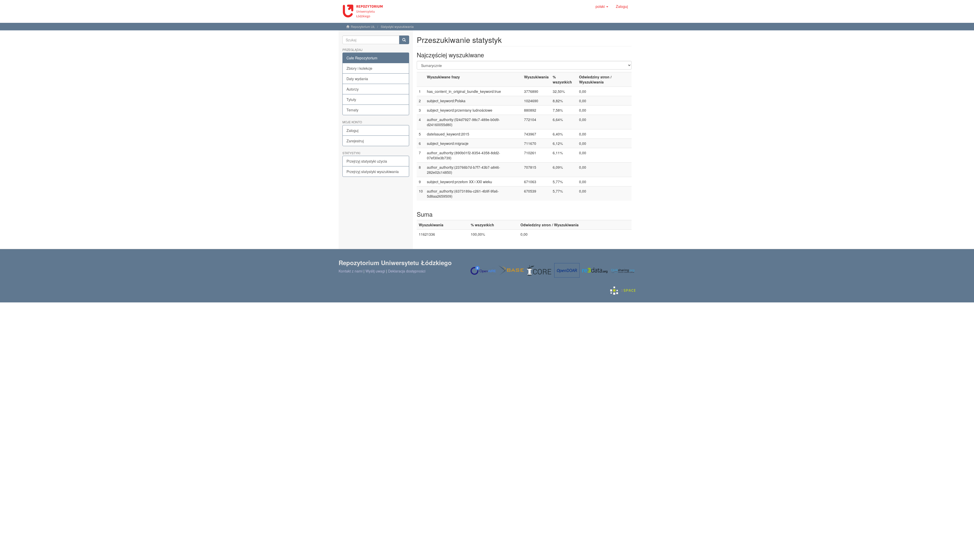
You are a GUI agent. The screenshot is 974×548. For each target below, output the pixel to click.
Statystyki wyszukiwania (397, 26)
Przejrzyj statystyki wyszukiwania (372, 171)
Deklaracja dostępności (406, 270)
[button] (602, 6)
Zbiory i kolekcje (359, 68)
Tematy (352, 109)
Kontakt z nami (350, 270)
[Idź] (404, 40)
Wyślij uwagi (375, 270)
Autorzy (352, 89)
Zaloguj (352, 130)
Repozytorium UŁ (363, 26)
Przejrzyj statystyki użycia (366, 161)
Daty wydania (357, 78)
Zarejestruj (355, 140)
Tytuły (351, 99)
